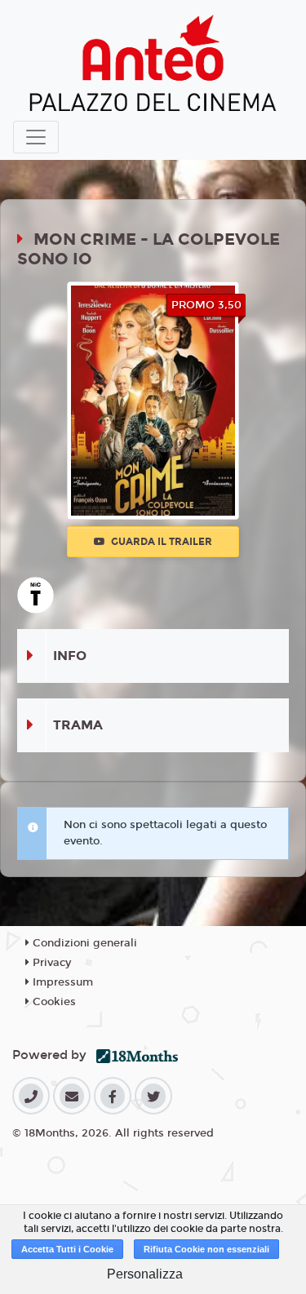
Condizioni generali (83, 943)
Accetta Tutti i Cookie (67, 1249)
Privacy (50, 962)
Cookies (52, 1001)
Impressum (61, 982)
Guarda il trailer (160, 541)
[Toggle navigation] (36, 137)
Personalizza (145, 1274)
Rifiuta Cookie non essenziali (206, 1249)
